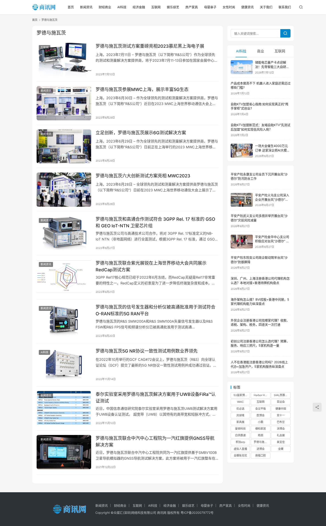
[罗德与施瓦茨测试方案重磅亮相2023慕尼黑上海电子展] (64, 60)
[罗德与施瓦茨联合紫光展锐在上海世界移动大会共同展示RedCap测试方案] (64, 277)
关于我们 (266, 7)
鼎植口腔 (260, 455)
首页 (71, 7)
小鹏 (260, 422)
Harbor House (262, 395)
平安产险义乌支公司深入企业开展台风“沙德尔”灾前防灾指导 (272, 199)
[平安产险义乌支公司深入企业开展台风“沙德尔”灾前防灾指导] (242, 200)
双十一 (281, 415)
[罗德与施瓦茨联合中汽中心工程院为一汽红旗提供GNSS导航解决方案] (64, 452)
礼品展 (281, 435)
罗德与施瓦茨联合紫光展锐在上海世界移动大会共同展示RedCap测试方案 (151, 266)
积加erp (240, 442)
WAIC (240, 401)
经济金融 (139, 7)
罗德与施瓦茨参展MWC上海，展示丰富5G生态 (142, 89)
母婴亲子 (210, 7)
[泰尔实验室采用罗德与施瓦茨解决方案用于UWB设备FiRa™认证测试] (64, 408)
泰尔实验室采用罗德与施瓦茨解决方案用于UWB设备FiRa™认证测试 (156, 397)
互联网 (156, 7)
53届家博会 (240, 395)
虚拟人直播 (240, 449)
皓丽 (260, 435)
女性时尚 (229, 7)
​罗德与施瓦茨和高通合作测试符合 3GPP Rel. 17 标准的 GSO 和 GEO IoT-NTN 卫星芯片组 (155, 222)
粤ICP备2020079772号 (197, 512)
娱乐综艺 (173, 7)
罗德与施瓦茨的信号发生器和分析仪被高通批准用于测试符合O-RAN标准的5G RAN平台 (155, 310)
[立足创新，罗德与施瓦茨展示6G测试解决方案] (64, 146)
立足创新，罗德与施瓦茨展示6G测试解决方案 (141, 132)
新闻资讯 (86, 7)
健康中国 (280, 408)
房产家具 (191, 7)
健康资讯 (247, 7)
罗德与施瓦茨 (262, 442)
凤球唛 (240, 415)
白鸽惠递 (240, 435)
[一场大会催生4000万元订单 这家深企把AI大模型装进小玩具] (242, 151)
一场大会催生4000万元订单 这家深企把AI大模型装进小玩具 (272, 150)
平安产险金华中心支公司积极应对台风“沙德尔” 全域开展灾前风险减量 (272, 241)
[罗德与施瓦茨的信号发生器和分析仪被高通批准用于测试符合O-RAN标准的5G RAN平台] (64, 321)
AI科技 (121, 7)
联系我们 (285, 7)
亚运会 (281, 401)
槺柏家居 (260, 428)
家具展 (240, 422)
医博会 (261, 415)
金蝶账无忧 (240, 455)
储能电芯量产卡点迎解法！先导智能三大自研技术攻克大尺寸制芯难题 (272, 66)
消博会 (281, 428)
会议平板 (260, 408)
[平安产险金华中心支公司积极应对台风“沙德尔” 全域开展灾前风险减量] (242, 242)
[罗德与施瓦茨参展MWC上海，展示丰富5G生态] (64, 103)
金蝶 (280, 449)
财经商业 (105, 7)
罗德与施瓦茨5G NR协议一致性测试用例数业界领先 (147, 351)
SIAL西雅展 (281, 395)
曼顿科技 (240, 428)
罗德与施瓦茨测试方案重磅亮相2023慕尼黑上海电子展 (150, 46)
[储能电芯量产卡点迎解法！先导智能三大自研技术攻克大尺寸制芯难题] (242, 67)
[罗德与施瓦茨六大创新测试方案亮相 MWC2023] (64, 190)
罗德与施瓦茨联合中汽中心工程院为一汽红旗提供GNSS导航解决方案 (155, 441)
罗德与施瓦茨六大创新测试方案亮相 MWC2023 (143, 176)
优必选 (240, 408)
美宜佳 (281, 442)
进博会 (261, 449)
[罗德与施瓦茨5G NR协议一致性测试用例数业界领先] (64, 365)
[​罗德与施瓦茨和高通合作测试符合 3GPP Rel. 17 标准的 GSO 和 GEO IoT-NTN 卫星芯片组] (64, 233)
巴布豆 (281, 422)
